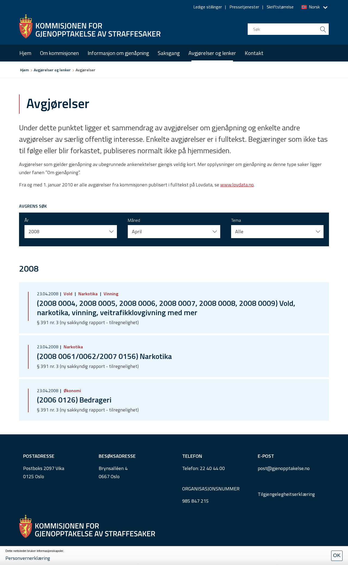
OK (337, 555)
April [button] (137, 231)
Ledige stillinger (207, 7)
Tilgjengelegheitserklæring (286, 494)
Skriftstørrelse (280, 7)
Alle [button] (239, 231)
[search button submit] (323, 29)
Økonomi (72, 390)
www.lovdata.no (237, 184)
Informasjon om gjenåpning (118, 53)
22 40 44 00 (212, 468)
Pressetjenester (244, 7)
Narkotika (88, 293)
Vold (68, 293)
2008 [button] (34, 231)
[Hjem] (89, 26)
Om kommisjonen (59, 53)
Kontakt (254, 53)
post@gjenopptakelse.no (284, 468)
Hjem (25, 53)
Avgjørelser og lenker (212, 53)
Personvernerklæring (27, 558)
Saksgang (169, 53)
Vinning (110, 293)
